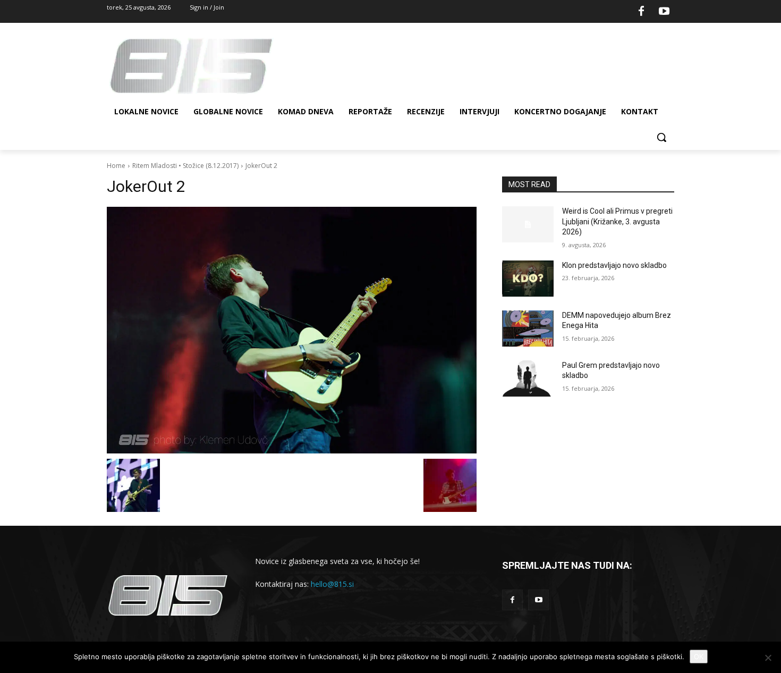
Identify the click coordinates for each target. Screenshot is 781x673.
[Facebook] (641, 12)
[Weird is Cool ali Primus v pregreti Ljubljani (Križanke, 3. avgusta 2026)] (528, 224)
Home (116, 165)
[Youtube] (664, 12)
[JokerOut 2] (292, 330)
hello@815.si (332, 584)
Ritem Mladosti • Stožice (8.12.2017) (185, 165)
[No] (767, 657)
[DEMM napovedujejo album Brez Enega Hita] (528, 328)
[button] (661, 137)
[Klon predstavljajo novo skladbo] (528, 278)
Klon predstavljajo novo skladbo (614, 265)
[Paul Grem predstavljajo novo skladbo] (528, 378)
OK (698, 656)
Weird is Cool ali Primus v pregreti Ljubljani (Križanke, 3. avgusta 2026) (617, 221)
